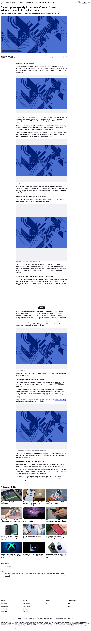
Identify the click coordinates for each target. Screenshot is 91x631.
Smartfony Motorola (4, 606)
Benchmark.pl (30, 2)
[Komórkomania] (12, 2)
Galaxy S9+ (26, 68)
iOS (46, 603)
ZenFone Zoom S (27, 315)
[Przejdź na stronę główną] (2, 3)
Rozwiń (41, 307)
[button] (79, 2)
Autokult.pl (51, 2)
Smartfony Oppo (4, 611)
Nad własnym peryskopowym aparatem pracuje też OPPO (32, 322)
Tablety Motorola (26, 606)
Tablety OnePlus (26, 609)
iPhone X (18, 68)
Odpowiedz (7, 575)
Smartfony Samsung (5, 603)
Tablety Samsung (26, 603)
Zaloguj (84, 2)
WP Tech (22, 2)
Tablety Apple (25, 601)
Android (47, 601)
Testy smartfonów (4, 612)
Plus (69, 606)
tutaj (27, 628)
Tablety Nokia (25, 608)
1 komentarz (57, 57)
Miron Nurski (7, 56)
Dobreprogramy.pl (41, 2)
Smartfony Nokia (4, 608)
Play (69, 603)
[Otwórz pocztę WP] (75, 2)
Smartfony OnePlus (4, 609)
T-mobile (70, 605)
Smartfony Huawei (4, 605)
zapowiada (58, 382)
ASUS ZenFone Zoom (37, 279)
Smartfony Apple (4, 601)
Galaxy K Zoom (58, 190)
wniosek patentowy (60, 399)
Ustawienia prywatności (67, 618)
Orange (69, 601)
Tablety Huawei (26, 605)
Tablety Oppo (25, 611)
